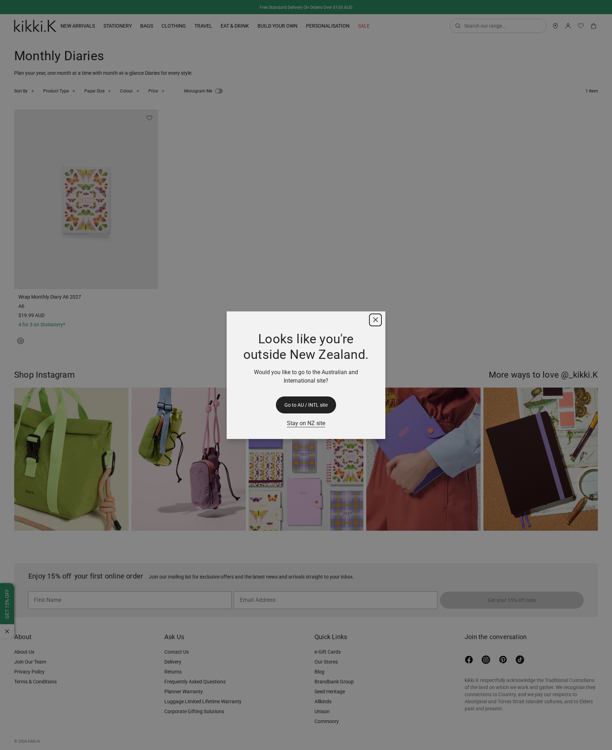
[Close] (375, 320)
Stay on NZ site (306, 423)
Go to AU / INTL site (306, 405)
